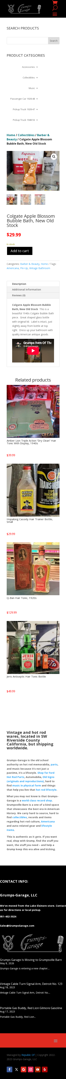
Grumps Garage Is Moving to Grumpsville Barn (31, 960)
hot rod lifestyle (46, 789)
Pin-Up (24, 268)
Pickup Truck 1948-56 (24, 120)
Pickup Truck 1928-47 (24, 109)
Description (19, 284)
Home (11, 135)
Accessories (28, 67)
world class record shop (37, 800)
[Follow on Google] (23, 1069)
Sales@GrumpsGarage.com (17, 925)
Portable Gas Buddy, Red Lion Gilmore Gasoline (31, 1008)
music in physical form (26, 785)
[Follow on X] (16, 1069)
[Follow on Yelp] (45, 1069)
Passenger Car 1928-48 (22, 98)
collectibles (19, 817)
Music (32, 88)
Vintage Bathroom (39, 268)
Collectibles (29, 77)
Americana (13, 268)
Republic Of (27, 1055)
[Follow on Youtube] (37, 1069)
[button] (54, 156)
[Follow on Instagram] (30, 1069)
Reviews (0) (18, 295)
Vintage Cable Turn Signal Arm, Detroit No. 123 (31, 984)
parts (54, 764)
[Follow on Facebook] (9, 1069)
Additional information (26, 289)
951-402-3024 (8, 916)
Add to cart (20, 250)
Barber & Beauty (29, 264)
